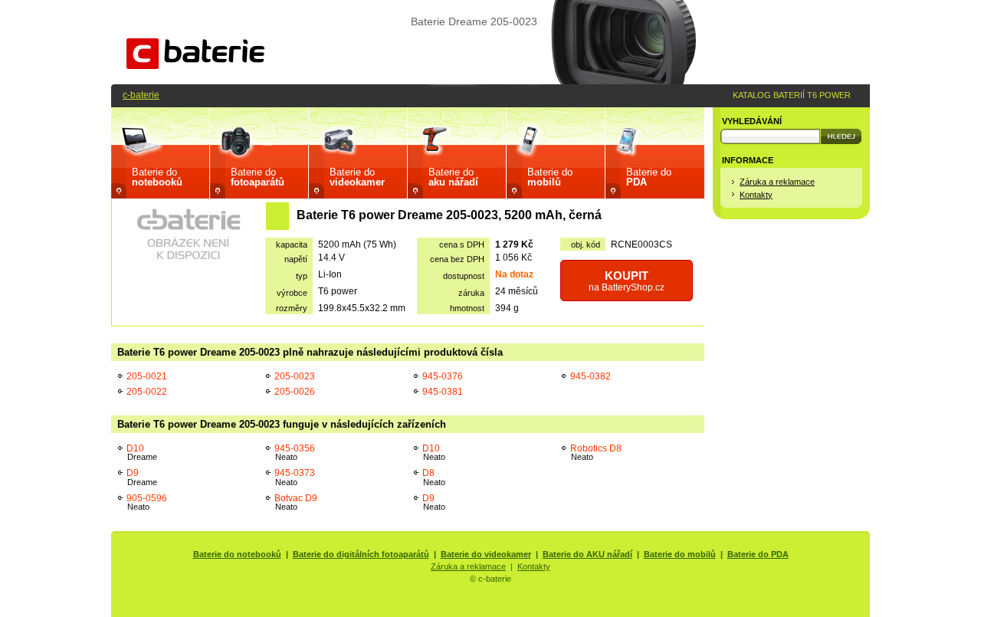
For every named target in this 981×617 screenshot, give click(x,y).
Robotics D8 (596, 452)
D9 (141, 477)
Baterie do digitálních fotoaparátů (361, 554)
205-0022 (146, 391)
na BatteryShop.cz (626, 281)
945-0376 (442, 376)
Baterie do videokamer (486, 554)
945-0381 (442, 391)
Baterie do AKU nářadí (587, 554)
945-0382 (590, 376)
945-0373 (294, 477)
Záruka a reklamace (777, 181)
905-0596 (146, 502)
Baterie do (157, 177)
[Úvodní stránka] (195, 65)
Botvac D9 (295, 502)
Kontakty (756, 194)
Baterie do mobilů (680, 554)
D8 (433, 477)
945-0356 (294, 452)
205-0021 (146, 376)
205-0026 (294, 391)
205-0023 (294, 376)
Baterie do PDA (758, 554)
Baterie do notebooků (237, 554)
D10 (141, 452)
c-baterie (141, 95)
